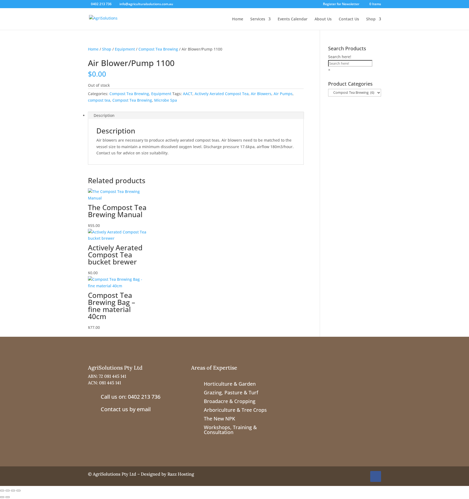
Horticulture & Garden (230, 384)
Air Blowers (261, 93)
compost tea (99, 100)
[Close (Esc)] (18, 490)
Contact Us (349, 19)
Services (257, 19)
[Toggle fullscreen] (7, 490)
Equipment (125, 49)
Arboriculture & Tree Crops (235, 410)
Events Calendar (293, 19)
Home (237, 19)
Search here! (339, 56)
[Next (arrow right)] (7, 497)
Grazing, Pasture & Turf (231, 392)
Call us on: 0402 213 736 (130, 396)
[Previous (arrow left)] (2, 497)
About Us (323, 19)
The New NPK (219, 418)
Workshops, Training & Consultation (230, 429)
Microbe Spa (165, 100)
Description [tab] (104, 115)
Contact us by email (126, 409)
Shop (371, 19)
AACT (187, 93)
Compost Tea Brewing (158, 49)
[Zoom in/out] (2, 490)
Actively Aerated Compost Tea (222, 93)
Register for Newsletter (341, 4)
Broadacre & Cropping (229, 401)
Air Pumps (283, 93)
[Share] (13, 490)
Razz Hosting (180, 474)
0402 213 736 (101, 4)
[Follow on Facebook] (375, 476)
